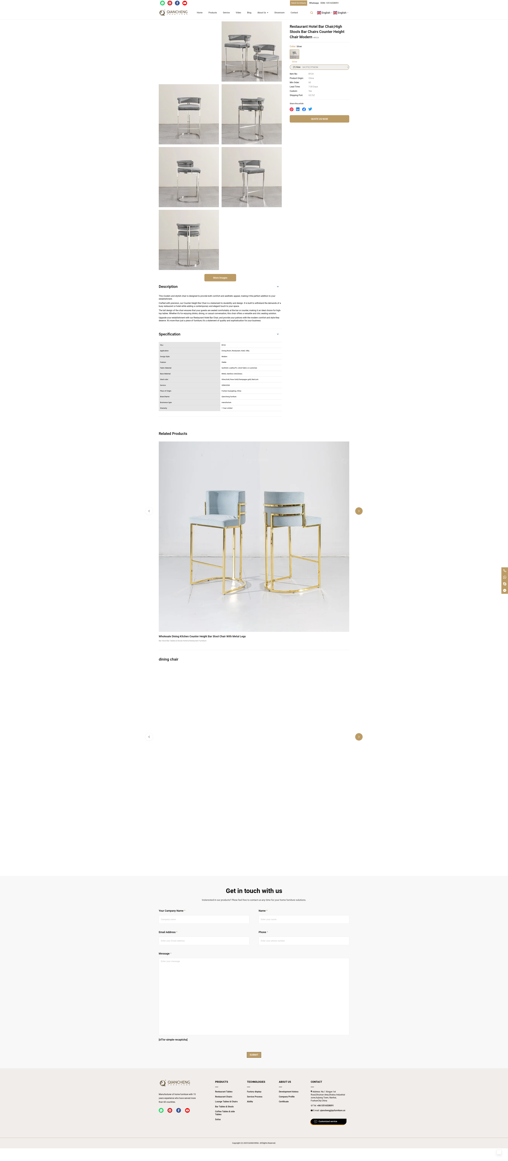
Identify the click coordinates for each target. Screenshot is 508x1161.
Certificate (284, 1101)
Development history (288, 1091)
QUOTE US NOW (319, 119)
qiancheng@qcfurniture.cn (332, 1110)
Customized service (328, 1121)
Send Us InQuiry (298, 3)
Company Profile (287, 1096)
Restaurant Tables (223, 1091)
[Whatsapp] (504, 577)
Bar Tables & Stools (224, 1106)
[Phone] (504, 570)
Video (238, 12)
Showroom (279, 12)
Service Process (254, 1096)
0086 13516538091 (329, 3)
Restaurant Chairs (223, 1096)
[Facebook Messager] (504, 590)
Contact (294, 12)
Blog (249, 12)
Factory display (254, 1091)
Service (226, 12)
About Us (261, 12)
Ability (250, 1101)
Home (199, 12)
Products (212, 12)
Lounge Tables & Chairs (226, 1101)
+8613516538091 (325, 1105)
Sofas (218, 1119)
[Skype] (504, 584)
